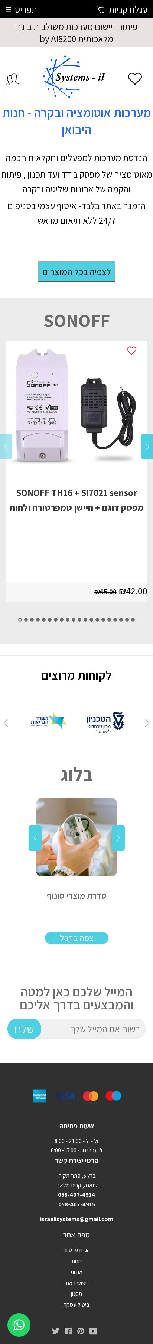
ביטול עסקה (76, 1305)
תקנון (76, 1293)
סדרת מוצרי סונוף (77, 895)
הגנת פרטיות (76, 1250)
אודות (76, 1272)
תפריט (26, 9)
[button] (20, 619)
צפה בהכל (77, 938)
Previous (6, 722)
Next (147, 722)
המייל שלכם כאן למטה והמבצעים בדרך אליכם (77, 998)
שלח (24, 1029)
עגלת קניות (127, 9)
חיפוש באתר (76, 1283)
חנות (77, 1261)
